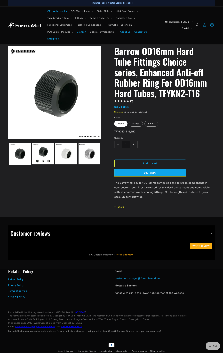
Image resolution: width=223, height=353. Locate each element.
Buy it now (150, 172)
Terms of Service (17, 291)
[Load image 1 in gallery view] (20, 153)
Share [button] (121, 207)
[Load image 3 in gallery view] (66, 153)
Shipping (118, 112)
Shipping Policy (16, 296)
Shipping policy (157, 351)
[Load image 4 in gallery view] (89, 153)
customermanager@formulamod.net (138, 278)
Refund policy (105, 351)
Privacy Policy (16, 285)
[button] (82, 11)
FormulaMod (71, 351)
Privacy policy (122, 351)
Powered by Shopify (87, 351)
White (135, 123)
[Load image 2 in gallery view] (43, 153)
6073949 (80, 312)
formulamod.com (46, 331)
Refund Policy (16, 279)
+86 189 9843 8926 (71, 326)
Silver (151, 123)
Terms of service (139, 351)
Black (121, 123)
